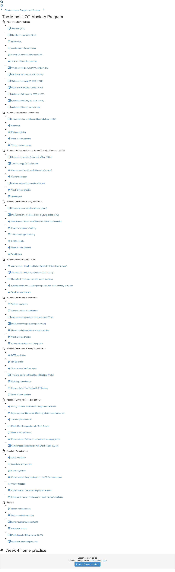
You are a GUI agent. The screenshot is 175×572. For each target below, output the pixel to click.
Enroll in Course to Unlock (87, 564)
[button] (1, 2)
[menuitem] (1, 6)
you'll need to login (99, 560)
